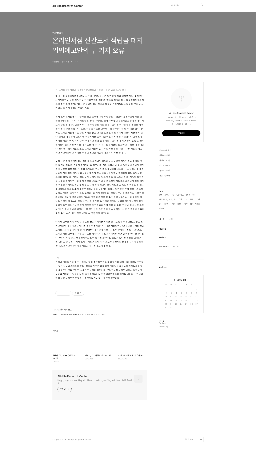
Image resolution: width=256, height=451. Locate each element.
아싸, (174, 204)
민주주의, (191, 199)
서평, (171, 199)
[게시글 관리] (68, 293)
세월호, (197, 204)
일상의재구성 (164, 165)
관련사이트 (189, 439)
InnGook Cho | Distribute (191, 408)
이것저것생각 (164, 160)
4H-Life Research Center (67, 5)
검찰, (180, 199)
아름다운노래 (164, 175)
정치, (193, 195)
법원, (192, 204)
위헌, (175, 199)
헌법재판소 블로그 (191, 425)
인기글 (170, 219)
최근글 (161, 219)
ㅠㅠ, (185, 199)
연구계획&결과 (165, 150)
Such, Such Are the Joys (193, 417)
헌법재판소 (189, 430)
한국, (161, 204)
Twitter (175, 246)
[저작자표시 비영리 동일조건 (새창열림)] (88, 293)
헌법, (161, 195)
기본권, (186, 204)
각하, (198, 199)
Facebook (164, 246)
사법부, (188, 195)
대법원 (187, 434)
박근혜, (161, 208)
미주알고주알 (164, 170)
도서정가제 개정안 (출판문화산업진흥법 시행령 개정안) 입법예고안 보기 (92, 89)
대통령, (166, 195)
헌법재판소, (163, 199)
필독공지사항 (164, 155)
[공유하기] (64, 293)
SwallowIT (189, 401)
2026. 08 (181, 280)
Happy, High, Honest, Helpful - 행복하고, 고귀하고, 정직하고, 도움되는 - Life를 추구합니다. (95, 381)
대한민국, (167, 204)
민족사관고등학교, (177, 195)
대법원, (179, 204)
